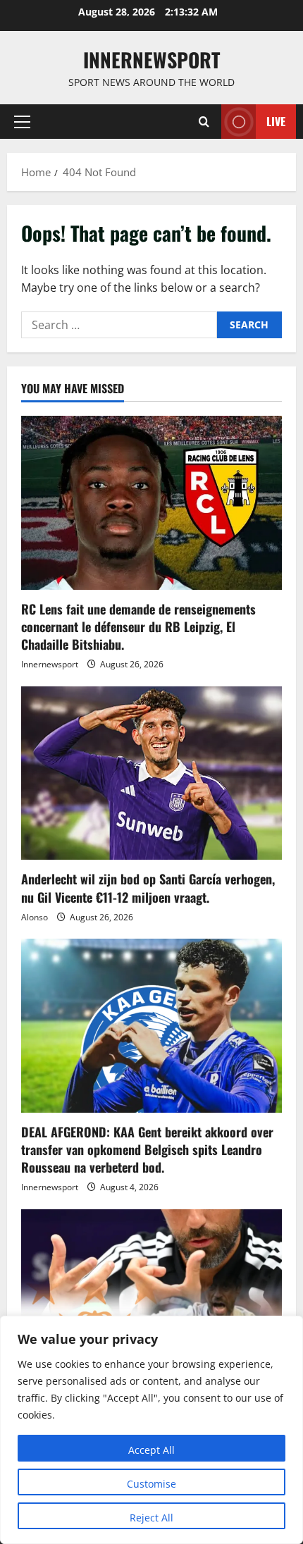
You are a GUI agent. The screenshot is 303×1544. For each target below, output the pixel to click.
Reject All (151, 1517)
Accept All (151, 1450)
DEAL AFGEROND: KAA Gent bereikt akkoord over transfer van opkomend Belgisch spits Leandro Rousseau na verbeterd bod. (147, 1149)
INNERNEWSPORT (151, 59)
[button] (22, 122)
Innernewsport (49, 664)
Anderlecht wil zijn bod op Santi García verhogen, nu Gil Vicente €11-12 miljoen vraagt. (148, 888)
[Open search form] (204, 121)
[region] (151, 1430)
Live (275, 121)
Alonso (34, 917)
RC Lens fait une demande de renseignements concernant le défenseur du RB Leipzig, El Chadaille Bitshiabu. (138, 626)
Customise (151, 1483)
